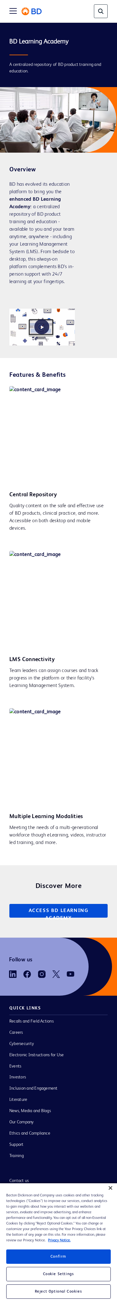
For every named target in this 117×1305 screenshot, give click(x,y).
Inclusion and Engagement (33, 1088)
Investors (17, 1077)
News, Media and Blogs (30, 1111)
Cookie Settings (58, 1274)
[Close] (110, 1188)
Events (15, 1066)
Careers (16, 1032)
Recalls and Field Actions (31, 1021)
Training (16, 1156)
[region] (58, 1244)
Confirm (58, 1256)
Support (16, 1144)
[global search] (101, 11)
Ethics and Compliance (29, 1133)
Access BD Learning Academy (59, 913)
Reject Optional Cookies (58, 1291)
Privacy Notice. (59, 1240)
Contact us (19, 1181)
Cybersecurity (21, 1044)
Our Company (21, 1122)
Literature (18, 1099)
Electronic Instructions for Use (36, 1055)
